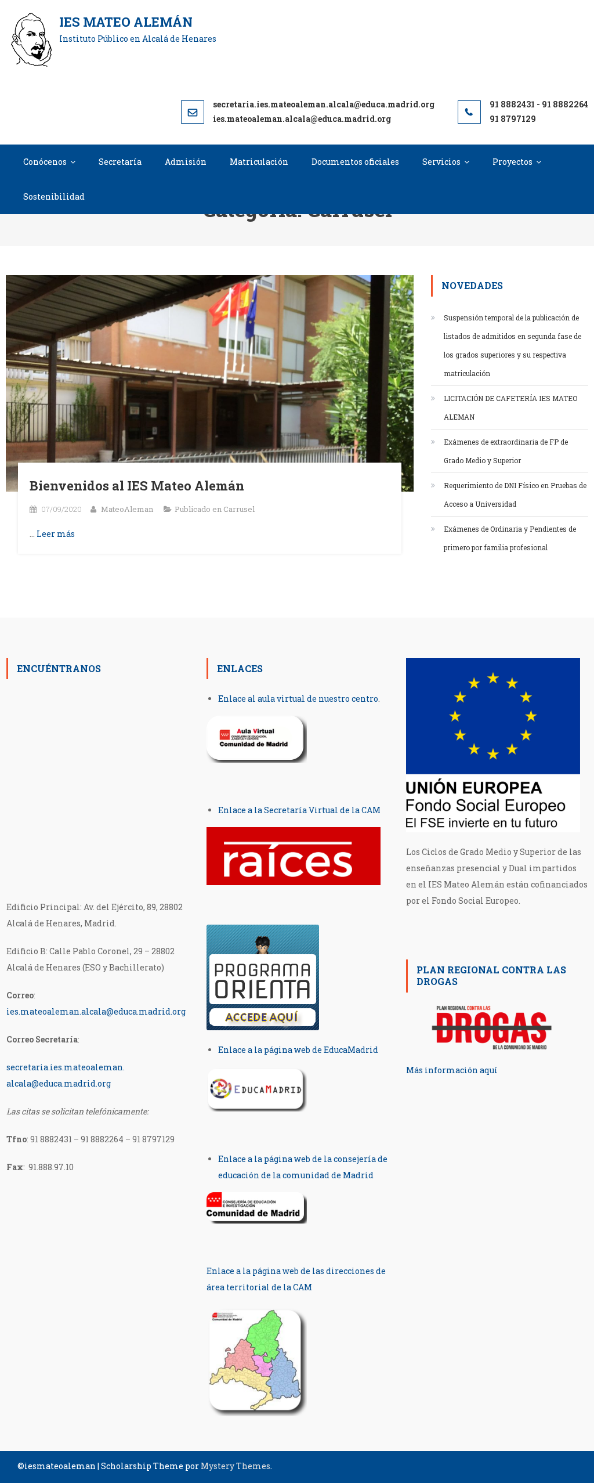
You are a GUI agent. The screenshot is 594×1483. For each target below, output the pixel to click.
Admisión (186, 161)
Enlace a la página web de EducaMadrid (298, 1049)
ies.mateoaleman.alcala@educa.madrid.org (96, 1011)
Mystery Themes (235, 1465)
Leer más (56, 533)
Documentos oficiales (355, 161)
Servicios (441, 161)
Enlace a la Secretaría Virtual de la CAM (299, 810)
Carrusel (239, 509)
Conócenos (45, 161)
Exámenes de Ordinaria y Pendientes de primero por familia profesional (510, 538)
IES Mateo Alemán (126, 21)
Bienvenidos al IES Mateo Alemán (137, 485)
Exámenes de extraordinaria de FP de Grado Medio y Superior (506, 451)
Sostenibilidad (54, 196)
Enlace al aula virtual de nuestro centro (298, 698)
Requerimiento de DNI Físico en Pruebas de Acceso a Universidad (515, 494)
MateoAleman (127, 509)
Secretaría (120, 161)
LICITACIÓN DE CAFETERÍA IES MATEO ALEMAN (510, 407)
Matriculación (259, 161)
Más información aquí (452, 1070)
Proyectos (512, 161)
